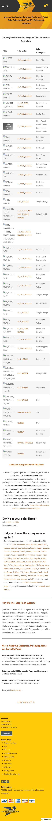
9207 (22, 157)
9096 (22, 193)
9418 (22, 276)
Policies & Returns (10, 753)
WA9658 (28, 339)
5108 (19, 202)
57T (25, 211)
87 (18, 285)
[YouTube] (5, 781)
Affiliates (7, 760)
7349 (22, 148)
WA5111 (28, 60)
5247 (22, 285)
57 (18, 211)
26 (18, 114)
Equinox (31, 555)
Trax (46, 575)
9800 (22, 267)
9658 (22, 339)
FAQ (5, 746)
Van (18, 579)
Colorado (36, 551)
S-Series (41, 569)
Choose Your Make (10, 743)
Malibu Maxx (37, 562)
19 (18, 96)
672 (18, 232)
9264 (22, 126)
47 (18, 184)
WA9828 (28, 166)
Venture (24, 579)
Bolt (45, 544)
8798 (22, 303)
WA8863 (28, 348)
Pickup (22, 569)
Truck (6, 579)
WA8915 (28, 69)
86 (18, 276)
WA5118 (28, 96)
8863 (22, 348)
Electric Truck (22, 555)
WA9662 (28, 114)
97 (18, 339)
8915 (22, 69)
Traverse (40, 575)
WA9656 (20, 106)
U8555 (28, 232)
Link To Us (7, 767)
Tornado (16, 575)
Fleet (45, 555)
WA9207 (28, 157)
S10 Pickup (24, 572)
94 (18, 329)
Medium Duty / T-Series (34, 565)
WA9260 (25, 387)
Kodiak (43, 558)
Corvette (7, 555)
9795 (22, 87)
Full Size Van (18, 558)
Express (39, 555)
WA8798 (28, 303)
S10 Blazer (8, 572)
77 (18, 267)
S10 (47, 569)
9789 (22, 78)
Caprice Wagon (36, 548)
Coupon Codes (9, 757)
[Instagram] (8, 781)
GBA (23, 232)
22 (18, 103)
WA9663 (28, 175)
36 (18, 166)
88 (18, 294)
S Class (34, 569)
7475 (22, 249)
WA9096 (28, 193)
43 (18, 175)
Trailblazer (31, 575)
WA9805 (20, 218)
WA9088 (20, 332)
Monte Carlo (8, 569)
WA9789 (28, 78)
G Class (26, 558)
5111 (22, 60)
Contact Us (6, 733)
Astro (13, 544)
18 (18, 87)
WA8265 (20, 412)
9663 (22, 175)
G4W (19, 359)
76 (18, 258)
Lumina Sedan (9, 562)
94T (21, 329)
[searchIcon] (7, 6)
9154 (22, 258)
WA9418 (28, 276)
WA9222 (20, 453)
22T (21, 103)
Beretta (34, 544)
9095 (22, 184)
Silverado (33, 572)
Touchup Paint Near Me (12, 774)
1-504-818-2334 (12, 522)
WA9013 (25, 312)
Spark (46, 572)
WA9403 (28, 412)
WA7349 (28, 148)
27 (18, 126)
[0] (45, 7)
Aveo (28, 544)
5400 (30, 211)
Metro (47, 565)
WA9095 (28, 184)
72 (18, 249)
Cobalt (29, 551)
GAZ (19, 373)
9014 (19, 321)
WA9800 (28, 267)
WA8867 (20, 432)
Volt (31, 579)
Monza (16, 569)
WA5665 (25, 359)
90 (18, 303)
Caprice (14, 548)
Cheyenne (15, 551)
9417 (22, 294)
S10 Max (16, 572)
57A (21, 211)
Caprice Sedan (23, 548)
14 (18, 69)
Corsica (44, 551)
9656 (26, 103)
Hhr (31, 558)
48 (18, 193)
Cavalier (7, 551)
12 (18, 60)
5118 (22, 96)
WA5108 (25, 202)
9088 (26, 329)
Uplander (12, 579)
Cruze (13, 555)
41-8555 (28, 235)
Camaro (7, 548)
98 (18, 348)
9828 (22, 166)
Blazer (40, 544)
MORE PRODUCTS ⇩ (26, 702)
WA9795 (28, 87)
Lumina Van (20, 562)
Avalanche (21, 544)
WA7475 (28, 249)
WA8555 (20, 235)
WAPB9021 (29, 443)
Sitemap (7, 750)
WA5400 (25, 214)
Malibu (28, 562)
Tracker (23, 575)
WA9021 (20, 443)
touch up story (15, 690)
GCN (19, 387)
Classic (22, 551)
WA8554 (20, 423)
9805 (19, 214)
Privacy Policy (9, 771)
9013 (19, 312)
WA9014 (25, 321)
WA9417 (28, 294)
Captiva (46, 548)
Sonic (40, 572)
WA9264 (28, 126)
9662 (22, 114)
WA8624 (25, 373)
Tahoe (9, 575)
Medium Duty (19, 565)
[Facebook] (2, 781)
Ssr (5, 575)
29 (18, 148)
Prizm (28, 569)
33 (18, 157)
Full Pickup (8, 558)
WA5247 (28, 285)
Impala (37, 558)
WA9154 (28, 258)
